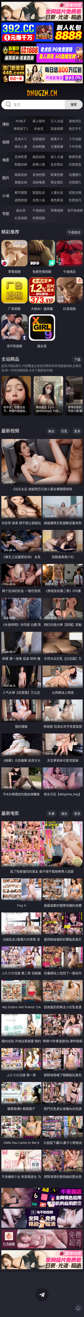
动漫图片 (75, 174)
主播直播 (57, 146)
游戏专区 (75, 121)
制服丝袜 (21, 164)
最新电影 (10, 813)
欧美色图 (57, 174)
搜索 (74, 104)
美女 (51, 431)
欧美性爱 (75, 157)
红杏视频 (21, 218)
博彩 (5, 124)
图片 (5, 177)
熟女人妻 (21, 146)
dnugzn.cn (42, 93)
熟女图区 (57, 182)
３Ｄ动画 (75, 139)
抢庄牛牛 (75, 128)
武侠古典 (75, 192)
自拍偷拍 (38, 139)
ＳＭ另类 (75, 146)
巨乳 (64, 431)
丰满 (51, 813)
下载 (77, 359)
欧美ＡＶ (57, 139)
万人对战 (57, 121)
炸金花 (38, 128)
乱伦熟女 (57, 164)
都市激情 (21, 192)
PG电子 (21, 121)
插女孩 (21, 210)
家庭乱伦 (38, 192)
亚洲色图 (38, 174)
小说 (5, 195)
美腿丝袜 (21, 182)
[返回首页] (78, 1308)
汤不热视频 (75, 210)
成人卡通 (57, 157)
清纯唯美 (38, 182)
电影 (5, 160)
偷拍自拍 (38, 157)
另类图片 (75, 182)
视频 (5, 142)
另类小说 (38, 200)
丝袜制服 (38, 146)
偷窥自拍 (21, 174)
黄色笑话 (57, 200)
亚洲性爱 (21, 157)
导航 (5, 213)
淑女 (64, 813)
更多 (77, 431)
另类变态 (75, 164)
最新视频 (10, 431)
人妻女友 (57, 192)
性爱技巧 (75, 200)
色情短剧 (38, 218)
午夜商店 (38, 210)
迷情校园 (21, 200)
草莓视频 (57, 210)
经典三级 (38, 164)
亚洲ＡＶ (21, 139)
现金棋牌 (57, 128)
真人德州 (38, 121)
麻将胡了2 (21, 128)
